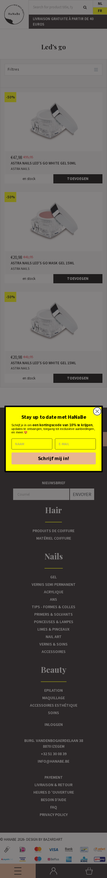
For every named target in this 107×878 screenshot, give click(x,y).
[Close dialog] (97, 411)
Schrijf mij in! (53, 458)
